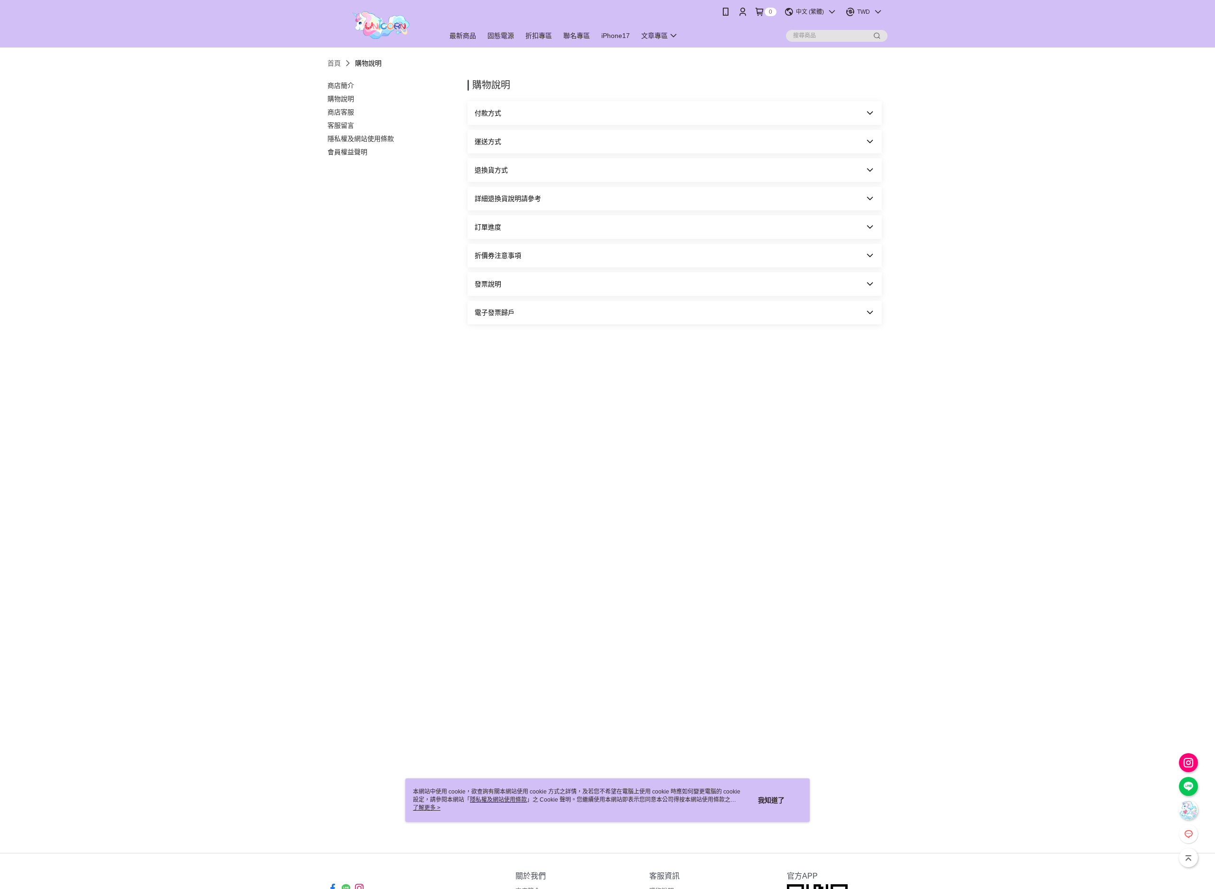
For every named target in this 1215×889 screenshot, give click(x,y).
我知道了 (771, 800)
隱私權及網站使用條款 (498, 799)
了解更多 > (426, 807)
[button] (674, 113)
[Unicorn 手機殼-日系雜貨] (380, 24)
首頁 (334, 63)
